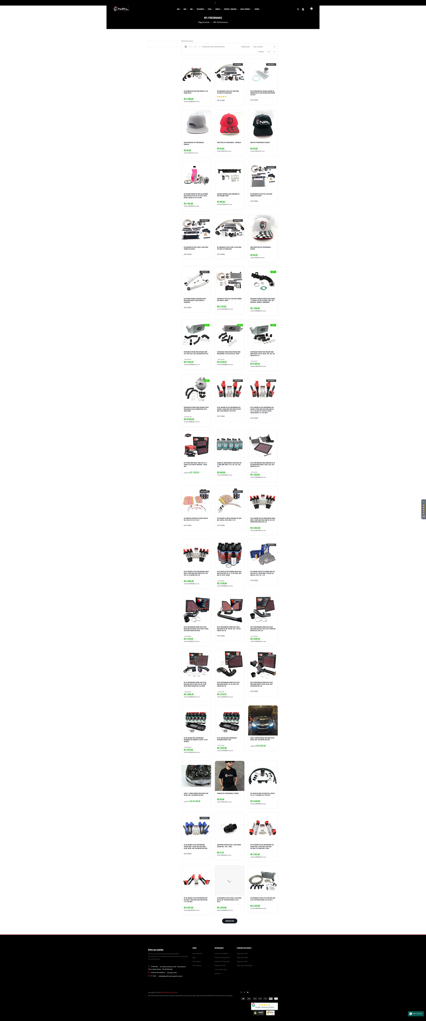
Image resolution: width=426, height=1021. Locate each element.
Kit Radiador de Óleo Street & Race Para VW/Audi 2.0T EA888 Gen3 (229, 248)
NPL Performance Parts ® (169, 992)
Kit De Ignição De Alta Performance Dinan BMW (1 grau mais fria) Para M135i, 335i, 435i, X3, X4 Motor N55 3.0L (196, 573)
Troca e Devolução (221, 969)
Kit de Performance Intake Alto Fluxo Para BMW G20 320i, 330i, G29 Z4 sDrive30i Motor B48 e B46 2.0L (262, 628)
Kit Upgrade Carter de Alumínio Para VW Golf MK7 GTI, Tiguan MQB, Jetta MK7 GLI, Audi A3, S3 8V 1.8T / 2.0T (262, 573)
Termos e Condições (221, 953)
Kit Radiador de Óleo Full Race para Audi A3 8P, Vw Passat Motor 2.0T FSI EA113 (262, 899)
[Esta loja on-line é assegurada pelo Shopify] (258, 1013)
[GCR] (253, 1005)
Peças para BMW (242, 957)
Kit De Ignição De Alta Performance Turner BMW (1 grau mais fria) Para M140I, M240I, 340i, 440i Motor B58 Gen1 (195, 846)
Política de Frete (220, 965)
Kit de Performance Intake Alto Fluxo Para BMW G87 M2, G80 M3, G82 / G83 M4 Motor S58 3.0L (229, 628)
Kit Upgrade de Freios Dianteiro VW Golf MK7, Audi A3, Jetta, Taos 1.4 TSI (229, 519)
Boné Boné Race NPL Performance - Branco (260, 248)
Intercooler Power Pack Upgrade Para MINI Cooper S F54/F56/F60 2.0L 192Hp (229, 353)
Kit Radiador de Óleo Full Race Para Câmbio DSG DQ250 (261, 195)
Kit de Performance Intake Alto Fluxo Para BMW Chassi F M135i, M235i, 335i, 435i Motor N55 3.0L (261, 684)
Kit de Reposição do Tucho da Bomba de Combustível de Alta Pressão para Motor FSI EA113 (262, 93)
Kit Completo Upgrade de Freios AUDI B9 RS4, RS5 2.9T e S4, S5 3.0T (196, 519)
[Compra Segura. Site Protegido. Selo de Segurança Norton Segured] (270, 1013)
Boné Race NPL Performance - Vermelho (229, 142)
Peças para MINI (242, 961)
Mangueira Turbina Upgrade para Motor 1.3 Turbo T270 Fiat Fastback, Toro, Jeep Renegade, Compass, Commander (262, 300)
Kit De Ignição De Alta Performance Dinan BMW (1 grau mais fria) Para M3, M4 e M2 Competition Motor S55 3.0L (262, 520)
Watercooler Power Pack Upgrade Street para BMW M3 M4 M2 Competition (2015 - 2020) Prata (196, 409)
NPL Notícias (196, 961)
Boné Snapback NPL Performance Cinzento (194, 143)
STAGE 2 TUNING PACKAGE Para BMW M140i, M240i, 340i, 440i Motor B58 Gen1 (262, 739)
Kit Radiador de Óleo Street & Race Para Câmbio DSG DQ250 (196, 248)
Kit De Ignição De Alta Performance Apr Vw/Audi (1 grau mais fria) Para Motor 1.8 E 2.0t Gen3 (195, 899)
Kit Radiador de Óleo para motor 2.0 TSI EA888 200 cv (196, 92)
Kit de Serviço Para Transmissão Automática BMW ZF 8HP (227, 739)
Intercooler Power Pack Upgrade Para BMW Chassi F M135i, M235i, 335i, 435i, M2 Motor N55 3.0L (262, 353)
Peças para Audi (242, 953)
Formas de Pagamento (222, 957)
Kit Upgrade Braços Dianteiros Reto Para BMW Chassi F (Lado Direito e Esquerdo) (195, 300)
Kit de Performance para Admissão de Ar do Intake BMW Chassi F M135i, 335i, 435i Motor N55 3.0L (262, 464)
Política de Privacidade (222, 961)
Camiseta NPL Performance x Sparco (228, 793)
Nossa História (197, 953)
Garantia (217, 973)
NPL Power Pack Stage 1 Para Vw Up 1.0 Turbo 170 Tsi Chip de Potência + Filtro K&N (195, 464)
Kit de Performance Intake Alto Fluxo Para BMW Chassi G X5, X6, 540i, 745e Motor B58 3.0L (228, 684)
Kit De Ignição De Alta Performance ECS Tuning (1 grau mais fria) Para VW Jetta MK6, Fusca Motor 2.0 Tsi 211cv (229, 409)
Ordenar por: (245, 47)
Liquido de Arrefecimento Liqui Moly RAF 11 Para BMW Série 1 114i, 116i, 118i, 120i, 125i (229, 464)
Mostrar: (261, 52)
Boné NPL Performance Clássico (260, 142)
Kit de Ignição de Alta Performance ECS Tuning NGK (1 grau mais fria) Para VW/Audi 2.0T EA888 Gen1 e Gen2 (262, 846)
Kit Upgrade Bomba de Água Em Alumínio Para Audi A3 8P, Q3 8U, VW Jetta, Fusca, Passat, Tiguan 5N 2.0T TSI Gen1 (196, 195)
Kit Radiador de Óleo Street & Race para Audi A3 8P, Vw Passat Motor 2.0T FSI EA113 (229, 899)
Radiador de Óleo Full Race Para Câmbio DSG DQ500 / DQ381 (229, 299)
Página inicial (203, 22)
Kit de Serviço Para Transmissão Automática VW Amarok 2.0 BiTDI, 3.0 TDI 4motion (196, 739)
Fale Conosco (196, 965)
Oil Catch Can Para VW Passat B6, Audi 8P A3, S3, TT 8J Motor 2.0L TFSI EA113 (262, 794)
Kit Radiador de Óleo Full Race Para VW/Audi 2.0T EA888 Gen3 (228, 92)
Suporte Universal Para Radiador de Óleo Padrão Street (228, 195)
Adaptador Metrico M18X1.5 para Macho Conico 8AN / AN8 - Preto (229, 845)
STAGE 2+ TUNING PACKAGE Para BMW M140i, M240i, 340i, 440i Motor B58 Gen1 (196, 794)
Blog (193, 957)
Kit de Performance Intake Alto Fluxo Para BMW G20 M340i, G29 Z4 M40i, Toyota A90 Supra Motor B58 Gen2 (196, 628)
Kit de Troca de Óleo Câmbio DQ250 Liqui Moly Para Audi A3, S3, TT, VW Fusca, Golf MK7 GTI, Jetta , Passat (229, 573)
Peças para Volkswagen (244, 965)
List (199, 47)
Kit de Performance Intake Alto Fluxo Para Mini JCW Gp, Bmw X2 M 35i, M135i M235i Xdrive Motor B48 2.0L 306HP (195, 684)
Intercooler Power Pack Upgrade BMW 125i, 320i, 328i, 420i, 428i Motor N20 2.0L (196, 353)
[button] (423, 509)
